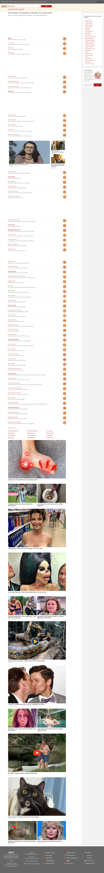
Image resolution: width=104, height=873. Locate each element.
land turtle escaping (14, 430)
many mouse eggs (89, 63)
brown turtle (50, 437)
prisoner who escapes (14, 229)
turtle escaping (49, 855)
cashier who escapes (13, 407)
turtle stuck (12, 433)
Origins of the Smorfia (28, 1)
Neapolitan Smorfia (4, 1)
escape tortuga (49, 857)
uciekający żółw (69, 863)
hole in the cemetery (89, 60)
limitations (87, 28)
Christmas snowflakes (90, 45)
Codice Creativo (35, 863)
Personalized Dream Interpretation (16, 9)
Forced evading (12, 271)
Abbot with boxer (89, 25)
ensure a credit (88, 20)
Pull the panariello (43, 1)
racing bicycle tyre (89, 43)
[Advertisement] (37, 26)
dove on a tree (12, 305)
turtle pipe (11, 91)
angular (86, 52)
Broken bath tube (89, 38)
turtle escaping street (33, 430)
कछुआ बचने (89, 852)
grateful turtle (31, 437)
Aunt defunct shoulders (90, 36)
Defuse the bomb (89, 46)
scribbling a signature (90, 40)
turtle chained (32, 433)
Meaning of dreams (13, 1)
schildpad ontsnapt (50, 863)
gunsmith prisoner (89, 55)
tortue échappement (70, 855)
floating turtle (51, 433)
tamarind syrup (88, 21)
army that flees (12, 373)
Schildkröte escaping (70, 852)
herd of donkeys (88, 23)
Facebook (27, 858)
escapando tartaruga (50, 860)
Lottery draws (36, 1)
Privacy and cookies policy (31, 860)
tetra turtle (50, 435)
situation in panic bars (90, 41)
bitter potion (87, 62)
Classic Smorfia (21, 1)
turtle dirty (12, 437)
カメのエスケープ (90, 860)
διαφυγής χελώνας (90, 863)
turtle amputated (32, 435)
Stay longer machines (90, 48)
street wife (87, 30)
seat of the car (88, 35)
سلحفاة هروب (89, 855)
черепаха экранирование (71, 857)
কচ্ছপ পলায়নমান (89, 857)
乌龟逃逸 (68, 860)
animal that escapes (13, 339)
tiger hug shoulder (89, 31)
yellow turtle (12, 435)
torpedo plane (88, 50)
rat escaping (11, 176)
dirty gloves (87, 33)
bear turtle (50, 430)
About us (11, 860)
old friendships (88, 58)
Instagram (32, 858)
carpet (86, 57)
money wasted (88, 26)
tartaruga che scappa (50, 852)
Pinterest (36, 858)
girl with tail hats (89, 53)
